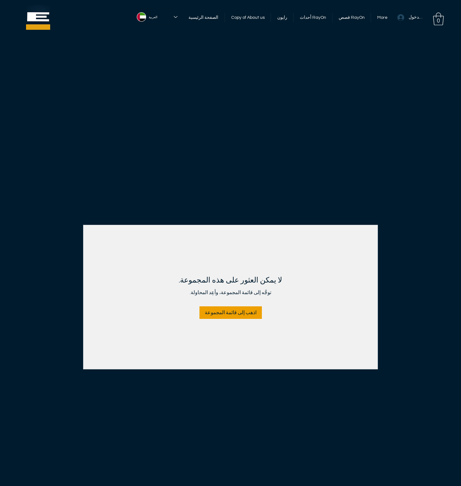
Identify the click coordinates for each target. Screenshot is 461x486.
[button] (438, 19)
